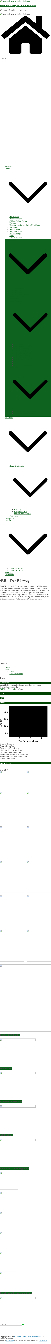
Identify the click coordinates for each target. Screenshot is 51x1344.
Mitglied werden (15, 231)
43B (8, 669)
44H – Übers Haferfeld (23, 355)
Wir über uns (14, 217)
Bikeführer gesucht (16, 297)
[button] (28, 215)
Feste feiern (13, 516)
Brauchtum (9, 418)
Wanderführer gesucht (17, 288)
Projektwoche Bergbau (22, 514)
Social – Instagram (16, 568)
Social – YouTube (16, 570)
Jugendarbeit (14, 227)
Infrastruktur (14, 299)
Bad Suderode (14, 229)
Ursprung (17, 510)
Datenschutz (9, 575)
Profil (12, 672)
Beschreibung (16, 674)
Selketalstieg (19, 344)
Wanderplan (14, 290)
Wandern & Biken (11, 240)
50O (16, 363)
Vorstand (12, 223)
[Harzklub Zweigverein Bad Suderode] (25, 54)
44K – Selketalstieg (21, 359)
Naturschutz (9, 518)
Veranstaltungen (15, 234)
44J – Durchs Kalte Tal (23, 357)
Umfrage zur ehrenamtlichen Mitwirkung (24, 225)
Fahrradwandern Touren (18, 295)
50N (16, 361)
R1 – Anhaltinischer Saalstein (25, 411)
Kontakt (8, 520)
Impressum (9, 573)
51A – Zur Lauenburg (22, 366)
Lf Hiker (3, 689)
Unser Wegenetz (15, 301)
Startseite (8, 166)
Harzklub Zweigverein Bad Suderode (18, 5)
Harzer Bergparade (16, 466)
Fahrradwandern (15, 292)
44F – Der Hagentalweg (23, 351)
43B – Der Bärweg (21, 349)
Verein (7, 168)
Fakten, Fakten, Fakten (18, 221)
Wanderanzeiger (15, 219)
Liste (8, 667)
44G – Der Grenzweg (22, 353)
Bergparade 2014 (20, 512)
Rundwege (13, 368)
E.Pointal (11, 689)
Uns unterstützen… (16, 238)
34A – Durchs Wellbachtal (24, 347)
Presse (11, 236)
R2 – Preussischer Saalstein (24, 413)
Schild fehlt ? (14, 416)
